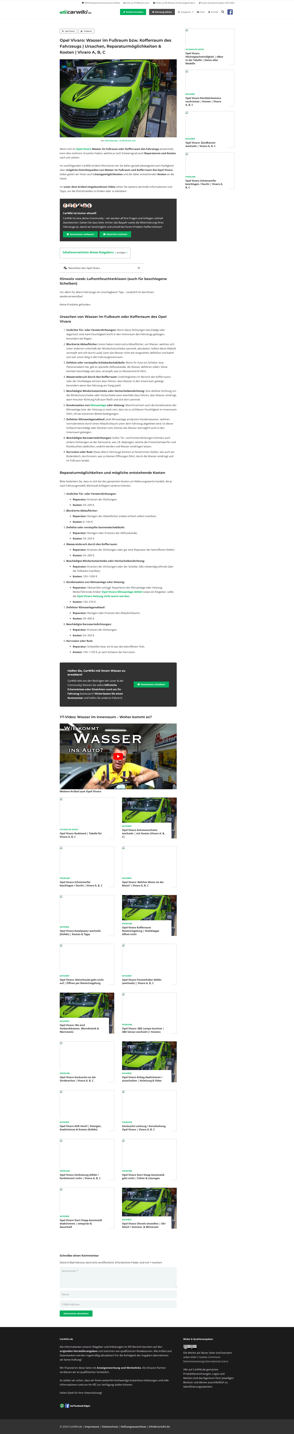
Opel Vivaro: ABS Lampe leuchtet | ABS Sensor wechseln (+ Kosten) (143, 1030)
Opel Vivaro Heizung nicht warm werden (103, 596)
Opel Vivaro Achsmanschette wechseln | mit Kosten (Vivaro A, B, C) (143, 833)
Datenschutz (110, 1426)
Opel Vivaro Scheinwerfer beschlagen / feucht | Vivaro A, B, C (81, 883)
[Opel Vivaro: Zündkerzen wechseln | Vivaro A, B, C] (209, 113)
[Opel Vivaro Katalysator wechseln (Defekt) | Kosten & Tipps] (87, 897)
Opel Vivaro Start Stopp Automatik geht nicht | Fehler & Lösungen (143, 1176)
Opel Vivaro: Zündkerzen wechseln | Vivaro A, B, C (200, 144)
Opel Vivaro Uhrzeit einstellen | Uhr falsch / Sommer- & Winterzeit (144, 1225)
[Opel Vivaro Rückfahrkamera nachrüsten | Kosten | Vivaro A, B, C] (209, 72)
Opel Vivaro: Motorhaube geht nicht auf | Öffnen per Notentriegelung (82, 981)
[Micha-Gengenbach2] (75, 205)
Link (134, 140)
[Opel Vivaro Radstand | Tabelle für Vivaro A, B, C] (87, 799)
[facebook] (230, 12)
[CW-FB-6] (75, 1406)
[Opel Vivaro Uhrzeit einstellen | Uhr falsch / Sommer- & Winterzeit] (149, 1190)
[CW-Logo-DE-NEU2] (76, 12)
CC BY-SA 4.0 (125, 140)
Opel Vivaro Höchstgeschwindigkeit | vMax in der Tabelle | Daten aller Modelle (204, 58)
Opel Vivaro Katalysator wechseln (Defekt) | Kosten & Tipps (80, 932)
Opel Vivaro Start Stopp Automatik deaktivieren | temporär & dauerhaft (81, 1224)
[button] (223, 12)
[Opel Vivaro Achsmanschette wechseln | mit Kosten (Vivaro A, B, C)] (149, 799)
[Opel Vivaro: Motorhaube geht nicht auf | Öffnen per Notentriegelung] (87, 946)
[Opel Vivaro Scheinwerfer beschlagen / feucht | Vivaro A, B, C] (87, 848)
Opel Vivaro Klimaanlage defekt (122, 592)
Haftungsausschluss (133, 1426)
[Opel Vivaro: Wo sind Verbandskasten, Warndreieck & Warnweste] (87, 994)
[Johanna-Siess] (84, 205)
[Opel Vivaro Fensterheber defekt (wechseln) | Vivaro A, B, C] (149, 946)
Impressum (92, 1426)
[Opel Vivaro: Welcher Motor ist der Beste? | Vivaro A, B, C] (149, 848)
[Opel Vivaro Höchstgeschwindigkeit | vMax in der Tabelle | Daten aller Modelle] (209, 30)
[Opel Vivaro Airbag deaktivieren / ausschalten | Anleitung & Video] (149, 1043)
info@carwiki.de (159, 1426)
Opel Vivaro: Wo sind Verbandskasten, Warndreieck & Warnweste (79, 1028)
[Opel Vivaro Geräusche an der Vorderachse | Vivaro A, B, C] (87, 1043)
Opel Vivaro (83, 149)
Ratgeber (127, 826)
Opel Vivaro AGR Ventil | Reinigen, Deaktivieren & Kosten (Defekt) (81, 1127)
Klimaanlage (98, 405)
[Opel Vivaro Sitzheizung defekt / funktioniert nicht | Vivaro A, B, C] (87, 1141)
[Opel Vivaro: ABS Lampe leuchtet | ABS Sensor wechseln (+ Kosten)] (149, 994)
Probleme (65, 878)
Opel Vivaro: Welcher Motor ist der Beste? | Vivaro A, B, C (143, 883)
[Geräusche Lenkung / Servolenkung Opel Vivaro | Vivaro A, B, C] (149, 1092)
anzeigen (121, 252)
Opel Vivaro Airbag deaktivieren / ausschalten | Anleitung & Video (142, 1079)
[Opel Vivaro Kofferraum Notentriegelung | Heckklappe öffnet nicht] (149, 897)
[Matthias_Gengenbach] (65, 205)
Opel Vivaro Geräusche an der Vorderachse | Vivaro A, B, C (78, 1079)
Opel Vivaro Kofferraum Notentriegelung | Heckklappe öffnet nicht (140, 931)
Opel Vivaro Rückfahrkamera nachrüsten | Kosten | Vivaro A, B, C (203, 101)
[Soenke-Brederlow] (70, 205)
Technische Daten (69, 829)
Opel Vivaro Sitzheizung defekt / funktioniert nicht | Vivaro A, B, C (80, 1176)
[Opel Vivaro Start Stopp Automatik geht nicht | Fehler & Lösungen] (149, 1141)
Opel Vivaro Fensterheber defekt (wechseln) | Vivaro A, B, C (141, 981)
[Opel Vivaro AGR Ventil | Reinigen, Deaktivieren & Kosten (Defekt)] (87, 1092)
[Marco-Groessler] (79, 205)
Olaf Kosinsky (111, 140)
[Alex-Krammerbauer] (89, 205)
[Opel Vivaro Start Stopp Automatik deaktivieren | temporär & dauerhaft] (87, 1190)
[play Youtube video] (118, 756)
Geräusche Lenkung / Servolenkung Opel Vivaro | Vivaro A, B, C (144, 1127)
